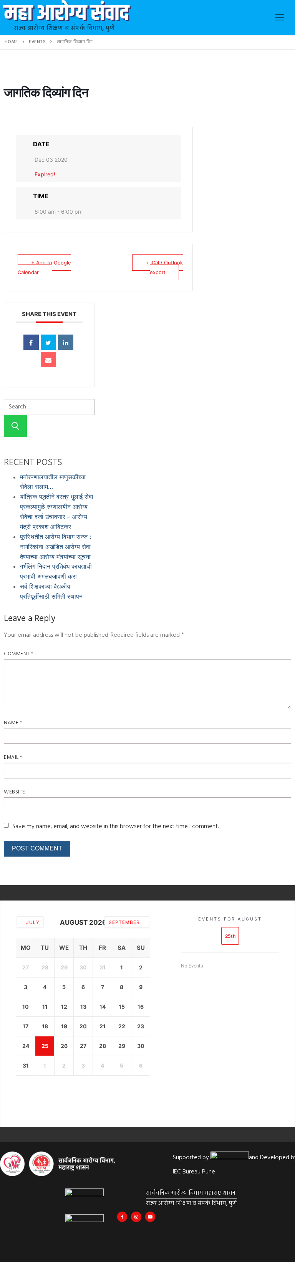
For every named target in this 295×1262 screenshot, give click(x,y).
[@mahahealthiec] (136, 1217)
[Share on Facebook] (31, 342)
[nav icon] (279, 18)
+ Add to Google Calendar (44, 267)
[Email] (48, 359)
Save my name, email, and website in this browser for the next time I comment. (115, 827)
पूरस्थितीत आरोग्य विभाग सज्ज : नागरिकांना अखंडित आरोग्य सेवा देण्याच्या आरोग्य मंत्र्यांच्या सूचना (55, 547)
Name (13, 723)
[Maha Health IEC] (150, 1217)
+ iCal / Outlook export (164, 267)
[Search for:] (49, 406)
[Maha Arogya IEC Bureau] (122, 1217)
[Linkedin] (65, 342)
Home (11, 41)
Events (37, 41)
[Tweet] (48, 342)
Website (14, 792)
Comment (18, 654)
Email (13, 757)
